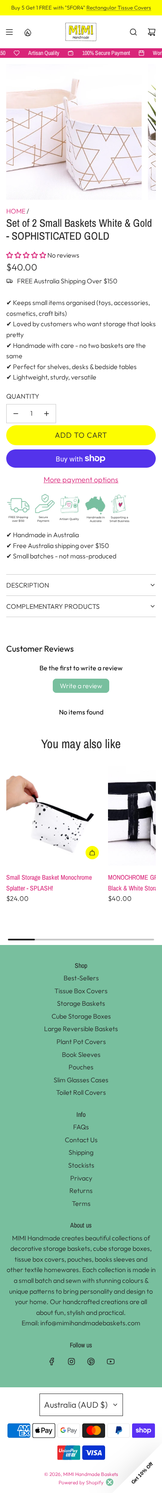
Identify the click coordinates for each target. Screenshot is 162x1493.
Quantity (22, 396)
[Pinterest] (91, 1361)
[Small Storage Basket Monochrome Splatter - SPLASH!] (55, 816)
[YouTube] (110, 1361)
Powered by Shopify (81, 1482)
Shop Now (138, 7)
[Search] (133, 32)
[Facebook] (52, 1361)
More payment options (81, 479)
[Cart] (151, 32)
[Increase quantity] (46, 413)
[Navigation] (9, 32)
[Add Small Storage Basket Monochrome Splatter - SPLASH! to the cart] (92, 852)
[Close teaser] (110, 1482)
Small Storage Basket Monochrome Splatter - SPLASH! (49, 883)
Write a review (81, 686)
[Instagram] (71, 1361)
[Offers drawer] (27, 32)
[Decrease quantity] (16, 413)
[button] (26, 255)
